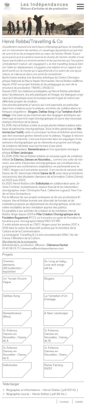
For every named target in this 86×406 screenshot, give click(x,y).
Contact (64, 401)
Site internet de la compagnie (19, 241)
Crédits (79, 401)
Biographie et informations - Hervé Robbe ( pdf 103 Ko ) (42, 390)
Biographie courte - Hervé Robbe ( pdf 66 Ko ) (36, 394)
